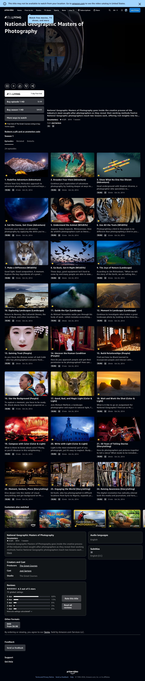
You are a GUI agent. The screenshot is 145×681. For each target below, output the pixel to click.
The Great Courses (28, 565)
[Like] (20, 86)
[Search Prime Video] (110, 10)
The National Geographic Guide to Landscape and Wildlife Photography (124, 519)
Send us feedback (62, 677)
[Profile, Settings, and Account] (126, 10)
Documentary (52, 119)
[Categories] (122, 10)
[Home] (9, 10)
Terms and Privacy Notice (44, 677)
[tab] (9, 141)
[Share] (32, 86)
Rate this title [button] (71, 598)
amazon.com (78, 3)
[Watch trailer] (7, 86)
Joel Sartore (56, 123)
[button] (19, 611)
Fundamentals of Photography (90, 519)
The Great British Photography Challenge (21, 519)
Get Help (9, 661)
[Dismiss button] (140, 4)
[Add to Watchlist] (13, 86)
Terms (47, 632)
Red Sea (55, 519)
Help (72, 677)
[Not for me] (26, 86)
